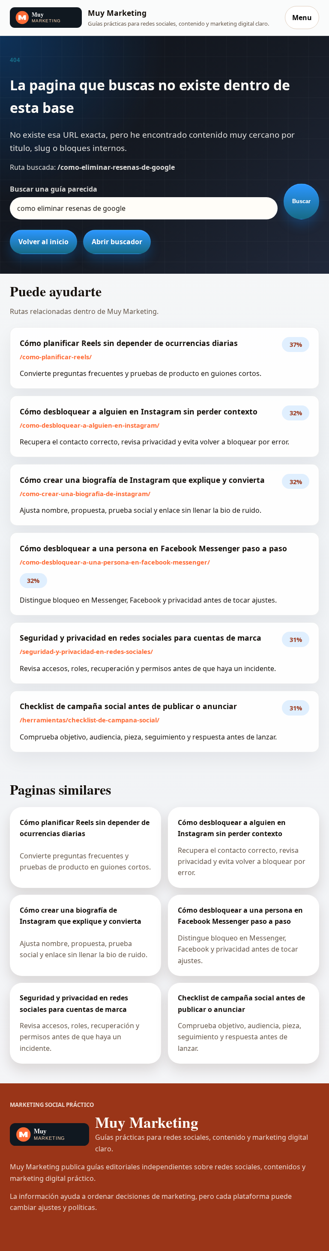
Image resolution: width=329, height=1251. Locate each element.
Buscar (301, 201)
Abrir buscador (117, 241)
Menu (302, 17)
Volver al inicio (43, 241)
